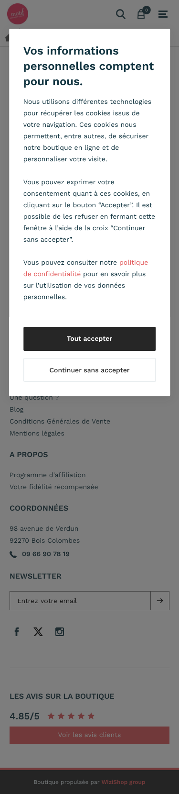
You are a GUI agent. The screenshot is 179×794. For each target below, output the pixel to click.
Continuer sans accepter (89, 370)
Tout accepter (90, 339)
